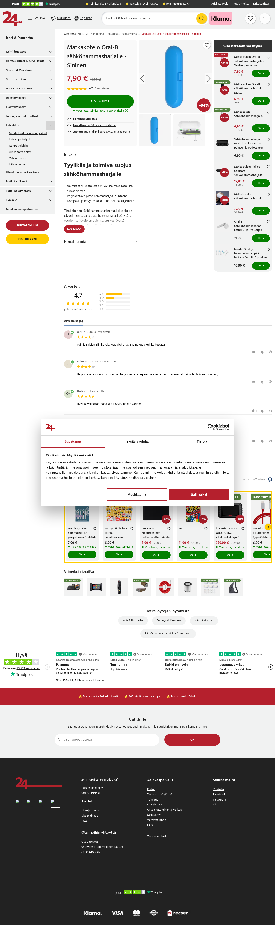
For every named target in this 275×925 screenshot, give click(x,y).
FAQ (84, 821)
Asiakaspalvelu (219, 4)
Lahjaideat (13, 125)
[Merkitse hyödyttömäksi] (263, 352)
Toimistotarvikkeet (18, 190)
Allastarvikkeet (16, 98)
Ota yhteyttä (155, 804)
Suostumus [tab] (73, 441)
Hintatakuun (27, 225)
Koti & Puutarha (19, 38)
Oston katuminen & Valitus (164, 809)
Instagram (219, 799)
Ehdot (151, 789)
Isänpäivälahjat (18, 145)
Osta (261, 73)
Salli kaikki (199, 494)
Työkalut (11, 200)
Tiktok (217, 804)
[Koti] (12, 18)
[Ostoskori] (265, 18)
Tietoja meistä (240, 4)
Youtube (218, 789)
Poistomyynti (27, 239)
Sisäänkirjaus (89, 815)
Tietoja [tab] (202, 441)
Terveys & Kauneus (169, 620)
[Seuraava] (268, 527)
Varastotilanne (156, 820)
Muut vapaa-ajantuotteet (22, 209)
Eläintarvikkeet (16, 107)
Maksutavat (154, 815)
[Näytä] (136, 241)
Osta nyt (100, 101)
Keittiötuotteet (16, 51)
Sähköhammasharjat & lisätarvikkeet (168, 633)
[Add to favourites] (207, 45)
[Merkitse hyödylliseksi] (254, 352)
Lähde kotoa (17, 164)
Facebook (219, 794)
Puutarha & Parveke (19, 88)
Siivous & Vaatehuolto (20, 70)
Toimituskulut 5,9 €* (178, 4)
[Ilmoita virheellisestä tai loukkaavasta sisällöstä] (270, 352)
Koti (80, 34)
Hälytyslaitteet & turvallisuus (25, 61)
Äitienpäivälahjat (20, 152)
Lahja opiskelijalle (20, 139)
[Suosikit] (250, 18)
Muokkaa (134, 494)
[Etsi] (201, 18)
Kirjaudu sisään (261, 4)
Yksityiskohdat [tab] (137, 441)
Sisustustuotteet (17, 79)
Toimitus (152, 799)
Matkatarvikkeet (16, 181)
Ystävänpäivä (17, 158)
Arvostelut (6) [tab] (73, 321)
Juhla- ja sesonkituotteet (22, 116)
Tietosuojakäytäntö (159, 794)
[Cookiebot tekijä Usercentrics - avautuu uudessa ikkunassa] (210, 427)
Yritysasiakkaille (157, 836)
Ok (192, 739)
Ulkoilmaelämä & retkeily (22, 172)
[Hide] (136, 154)
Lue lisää (74, 228)
